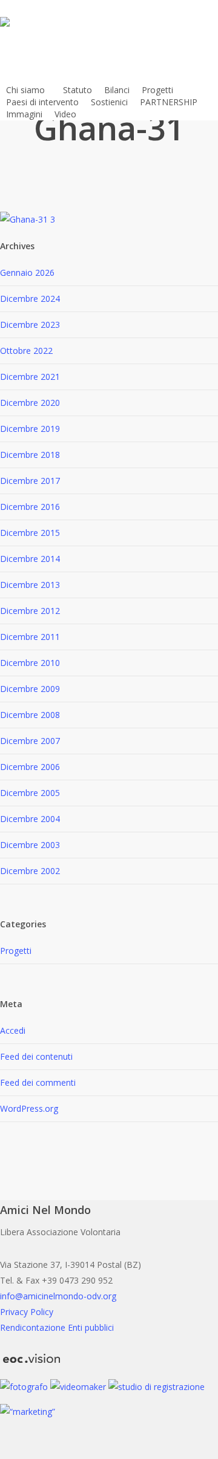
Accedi (12, 1030)
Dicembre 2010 (30, 662)
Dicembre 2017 (30, 480)
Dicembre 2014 (30, 558)
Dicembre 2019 (30, 428)
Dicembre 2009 (30, 688)
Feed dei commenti (38, 1082)
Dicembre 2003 (30, 844)
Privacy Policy (26, 1311)
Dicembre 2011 (30, 636)
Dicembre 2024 (30, 298)
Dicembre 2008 (30, 714)
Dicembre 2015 (30, 532)
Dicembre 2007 (30, 740)
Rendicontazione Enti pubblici (57, 1327)
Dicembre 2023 (30, 324)
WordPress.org (29, 1108)
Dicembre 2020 (30, 402)
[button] (109, 1451)
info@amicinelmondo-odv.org (58, 1296)
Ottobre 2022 (26, 350)
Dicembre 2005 (30, 792)
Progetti (15, 950)
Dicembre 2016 (30, 506)
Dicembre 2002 (30, 870)
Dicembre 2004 (30, 818)
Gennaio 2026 (27, 272)
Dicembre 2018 (30, 454)
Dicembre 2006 (30, 766)
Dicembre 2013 (30, 584)
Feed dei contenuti (36, 1056)
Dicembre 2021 (30, 376)
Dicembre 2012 (30, 610)
